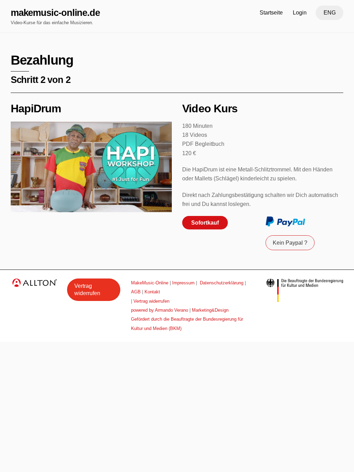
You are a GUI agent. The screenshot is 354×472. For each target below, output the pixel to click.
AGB (136, 291)
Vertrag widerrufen (87, 289)
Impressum (183, 282)
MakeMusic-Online (149, 282)
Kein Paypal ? (290, 243)
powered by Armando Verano (159, 310)
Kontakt (152, 291)
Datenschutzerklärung (221, 282)
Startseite (271, 13)
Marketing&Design (210, 310)
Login (300, 13)
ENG (330, 13)
